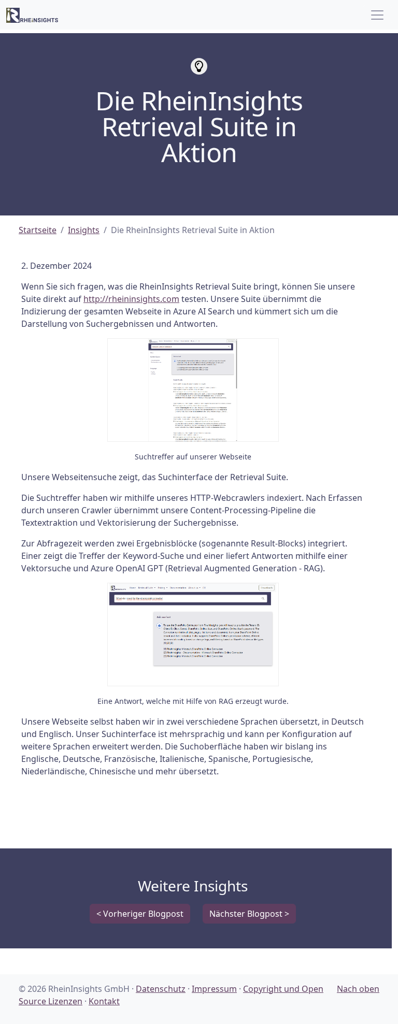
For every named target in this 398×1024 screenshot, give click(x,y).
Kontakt (104, 1001)
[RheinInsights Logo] (32, 14)
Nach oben (358, 988)
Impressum (214, 988)
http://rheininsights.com (131, 299)
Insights (84, 230)
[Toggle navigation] (377, 15)
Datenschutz (161, 988)
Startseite (37, 230)
